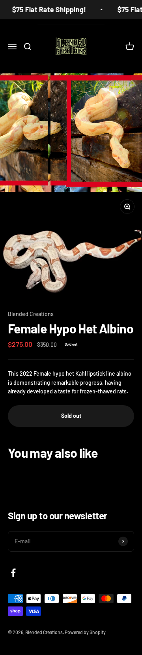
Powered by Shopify (85, 632)
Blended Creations (31, 314)
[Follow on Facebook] (13, 572)
